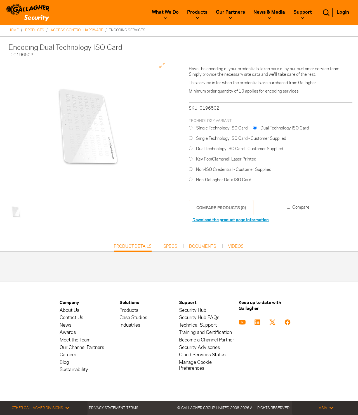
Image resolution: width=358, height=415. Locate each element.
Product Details (133, 248)
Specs (170, 246)
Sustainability (74, 369)
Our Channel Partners (82, 347)
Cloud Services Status (202, 355)
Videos (236, 246)
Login (343, 12)
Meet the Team (75, 340)
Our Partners (230, 12)
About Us (69, 310)
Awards (68, 332)
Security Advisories (199, 347)
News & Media (269, 12)
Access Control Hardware (77, 29)
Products (197, 12)
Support (302, 12)
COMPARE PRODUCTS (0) (221, 208)
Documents (202, 246)
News (65, 325)
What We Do (165, 12)
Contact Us (71, 317)
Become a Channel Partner (206, 340)
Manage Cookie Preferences (195, 365)
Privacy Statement (107, 407)
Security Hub (192, 310)
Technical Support (198, 325)
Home (13, 29)
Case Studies (133, 317)
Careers (68, 355)
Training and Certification (205, 332)
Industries (129, 325)
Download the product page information (230, 220)
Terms (132, 407)
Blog (64, 362)
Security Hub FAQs (199, 317)
